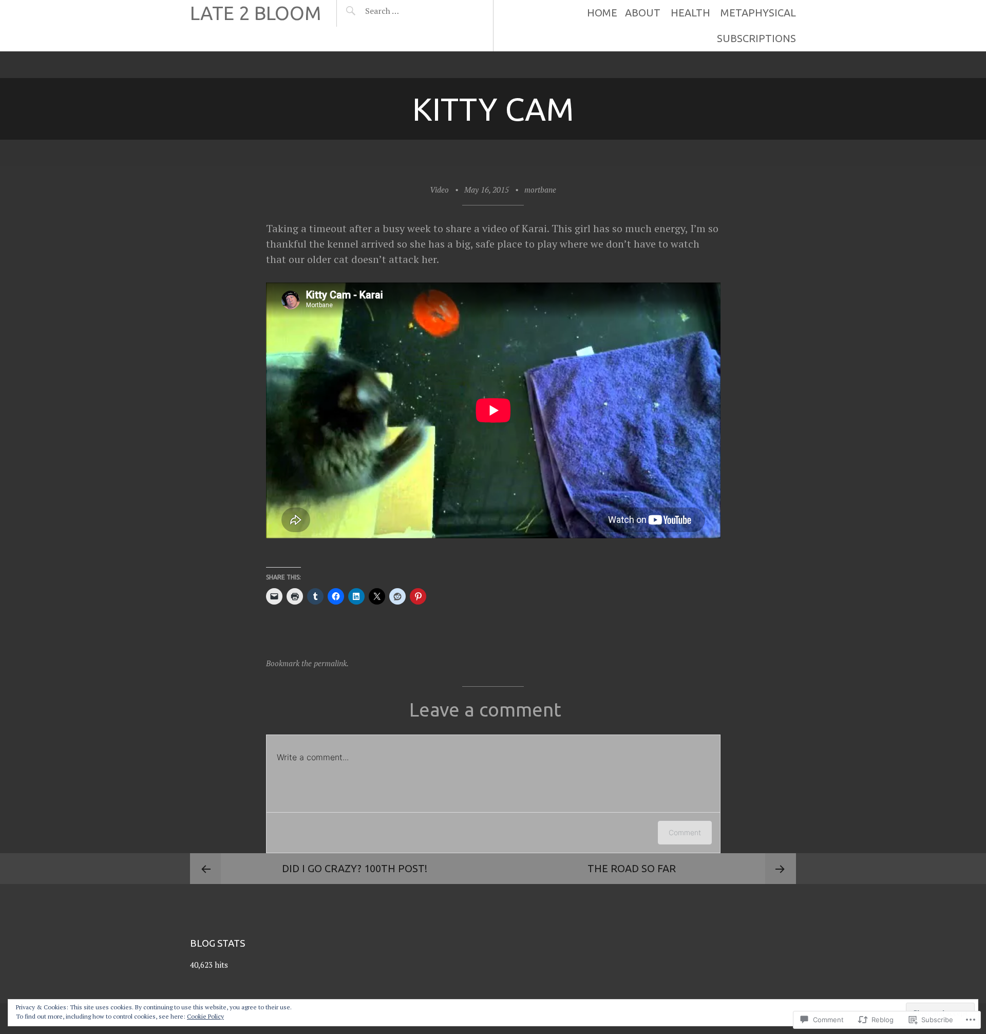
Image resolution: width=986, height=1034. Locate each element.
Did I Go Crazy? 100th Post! (354, 868)
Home (602, 12)
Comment (685, 832)
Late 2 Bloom (255, 13)
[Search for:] (407, 11)
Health (690, 12)
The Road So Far (631, 868)
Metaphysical (758, 12)
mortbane (540, 189)
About (642, 12)
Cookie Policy (205, 1016)
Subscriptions (756, 38)
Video (439, 189)
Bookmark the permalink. (307, 663)
